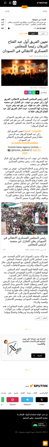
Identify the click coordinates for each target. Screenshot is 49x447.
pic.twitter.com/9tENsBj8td (24, 143)
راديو (10, 393)
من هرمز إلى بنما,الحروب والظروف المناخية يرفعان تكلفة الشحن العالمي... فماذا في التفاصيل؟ (27, 23)
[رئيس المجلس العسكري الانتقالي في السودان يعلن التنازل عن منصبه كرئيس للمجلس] (24, 218)
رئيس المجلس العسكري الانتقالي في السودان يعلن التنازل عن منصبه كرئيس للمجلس (25, 241)
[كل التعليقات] (45, 443)
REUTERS (33, 88)
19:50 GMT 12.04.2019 (38, 56)
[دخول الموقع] (10, 2)
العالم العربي (44, 393)
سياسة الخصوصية (41, 418)
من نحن (45, 414)
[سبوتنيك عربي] (42, 4)
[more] (4, 249)
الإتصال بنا (20, 414)
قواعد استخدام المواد (33, 414)
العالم (45, 318)
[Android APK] (39, 425)
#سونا (27, 131)
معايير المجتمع (28, 418)
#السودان (36, 131)
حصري (16, 393)
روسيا (29, 393)
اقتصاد (23, 393)
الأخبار (38, 318)
